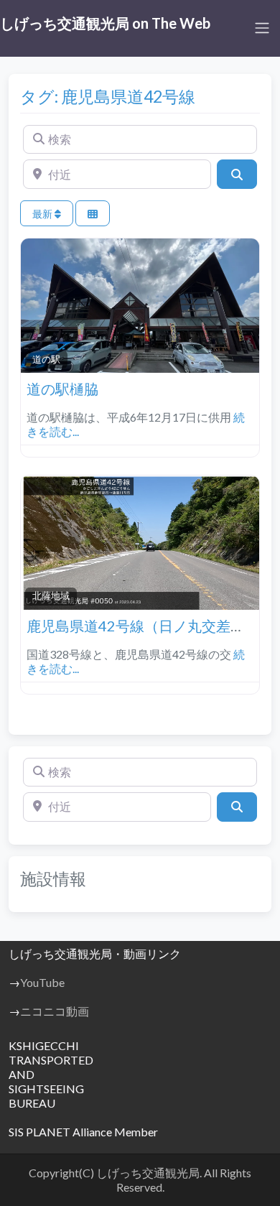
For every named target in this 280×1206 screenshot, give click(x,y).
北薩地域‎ (51, 595)
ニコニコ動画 (54, 1011)
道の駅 (46, 359)
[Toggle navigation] (262, 28)
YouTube (42, 982)
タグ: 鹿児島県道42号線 (107, 96)
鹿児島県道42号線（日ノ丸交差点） (143, 625)
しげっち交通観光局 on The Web (105, 23)
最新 (43, 214)
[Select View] (92, 213)
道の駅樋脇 (62, 388)
